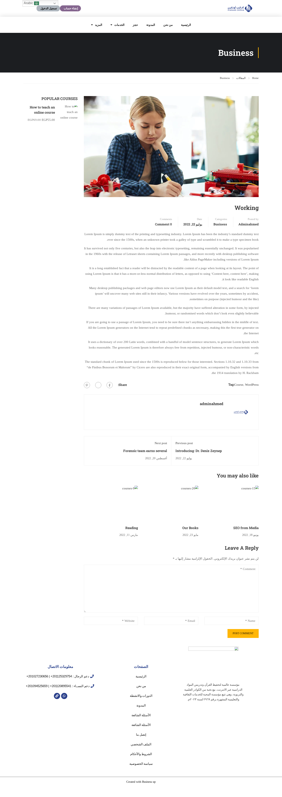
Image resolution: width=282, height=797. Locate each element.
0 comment (163, 224)
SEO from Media (246, 528)
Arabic (29, 3)
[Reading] (111, 504)
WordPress (252, 384)
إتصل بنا (141, 735)
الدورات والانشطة (141, 696)
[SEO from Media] (232, 504)
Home (255, 78)
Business (225, 78)
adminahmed (248, 224)
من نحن (168, 24)
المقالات (241, 78)
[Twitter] (98, 385)
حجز (135, 24)
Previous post (184, 443)
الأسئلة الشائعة (141, 715)
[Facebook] (110, 385)
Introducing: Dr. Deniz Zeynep (198, 450)
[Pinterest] (87, 385)
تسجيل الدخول (48, 8)
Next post (161, 443)
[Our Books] (171, 504)
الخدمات (119, 24)
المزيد (98, 24)
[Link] (57, 696)
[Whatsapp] (64, 696)
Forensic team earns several (145, 450)
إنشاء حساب (71, 8)
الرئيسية (186, 24)
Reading (131, 528)
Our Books (190, 528)
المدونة (150, 24)
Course (238, 384)
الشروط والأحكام (141, 754)
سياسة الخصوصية (141, 764)
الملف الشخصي (141, 744)
